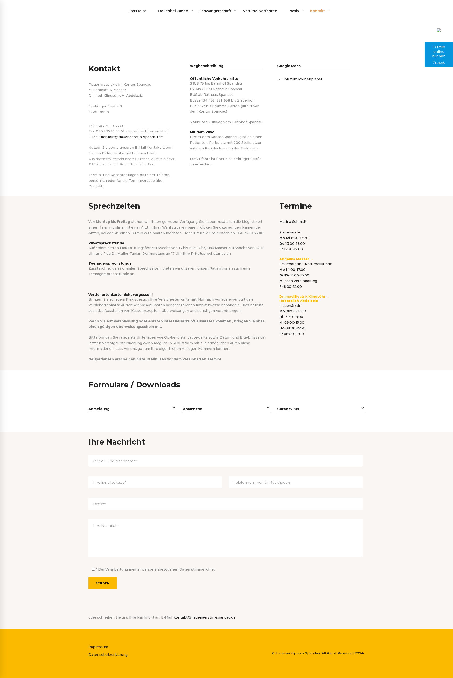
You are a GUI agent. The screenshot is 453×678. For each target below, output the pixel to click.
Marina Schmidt (292, 222)
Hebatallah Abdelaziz (298, 301)
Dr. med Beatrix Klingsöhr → (304, 296)
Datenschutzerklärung (108, 655)
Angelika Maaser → (296, 259)
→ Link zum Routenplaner (299, 79)
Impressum (98, 647)
